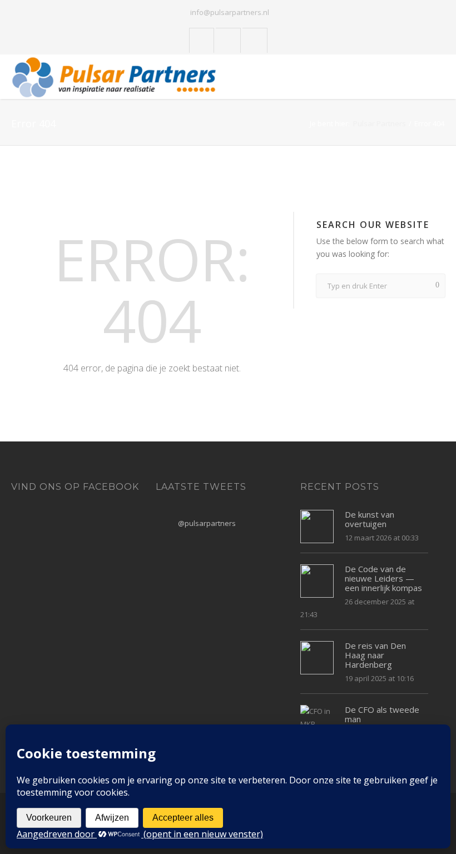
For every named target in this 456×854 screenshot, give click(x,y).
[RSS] (254, 40)
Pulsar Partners (379, 123)
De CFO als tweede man (382, 714)
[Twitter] (202, 40)
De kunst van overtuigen (369, 519)
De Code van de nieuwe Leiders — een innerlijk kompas (383, 578)
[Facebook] (228, 40)
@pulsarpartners (207, 523)
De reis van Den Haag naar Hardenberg (375, 655)
